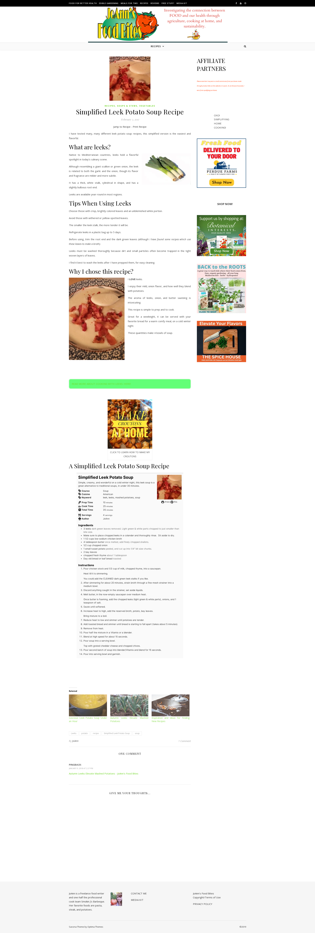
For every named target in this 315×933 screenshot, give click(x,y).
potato (84, 733)
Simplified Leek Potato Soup (117, 733)
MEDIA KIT (182, 3)
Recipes (144, 3)
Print (167, 502)
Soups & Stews (127, 105)
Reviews (155, 3)
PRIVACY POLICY (202, 904)
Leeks (73, 733)
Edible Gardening (108, 3)
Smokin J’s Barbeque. (93, 901)
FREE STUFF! (168, 3)
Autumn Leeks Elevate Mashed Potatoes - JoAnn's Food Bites (103, 773)
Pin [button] (175, 502)
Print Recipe (140, 126)
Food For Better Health (83, 3)
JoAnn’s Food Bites (203, 893)
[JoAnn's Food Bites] (157, 27)
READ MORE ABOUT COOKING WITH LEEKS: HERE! (101, 383)
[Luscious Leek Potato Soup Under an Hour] (88, 705)
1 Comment (184, 741)
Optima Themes (95, 926)
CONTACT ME (139, 893)
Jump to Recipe (121, 126)
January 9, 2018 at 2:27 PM (81, 768)
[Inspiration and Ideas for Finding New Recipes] (171, 705)
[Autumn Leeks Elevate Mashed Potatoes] (129, 705)
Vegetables (147, 105)
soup (137, 733)
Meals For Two (129, 3)
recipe (96, 733)
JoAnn (75, 740)
